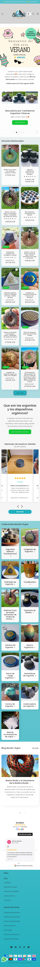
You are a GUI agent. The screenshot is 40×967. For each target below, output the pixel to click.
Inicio (6, 878)
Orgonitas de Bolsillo (30, 611)
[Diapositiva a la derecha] (24, 813)
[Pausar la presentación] (36, 132)
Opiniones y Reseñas (11, 891)
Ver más (20, 512)
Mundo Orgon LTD (16, 962)
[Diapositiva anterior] (13, 132)
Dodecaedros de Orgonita (29, 705)
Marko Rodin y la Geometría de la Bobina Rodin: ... (20, 781)
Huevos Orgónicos (28, 646)
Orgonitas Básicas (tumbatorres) (10, 551)
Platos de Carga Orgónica (9, 675)
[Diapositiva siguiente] (27, 132)
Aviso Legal (8, 930)
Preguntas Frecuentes (12, 912)
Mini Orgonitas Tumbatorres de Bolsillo (29, 213)
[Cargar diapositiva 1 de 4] (16, 132)
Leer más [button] (10, 859)
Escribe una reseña (25, 834)
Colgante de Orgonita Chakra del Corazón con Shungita (29, 295)
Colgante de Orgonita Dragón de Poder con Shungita (10, 374)
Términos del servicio (12, 934)
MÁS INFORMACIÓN (20, 121)
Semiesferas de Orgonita (29, 674)
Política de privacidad (12, 917)
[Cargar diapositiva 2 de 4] (19, 132)
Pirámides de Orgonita (10, 583)
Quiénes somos (9, 896)
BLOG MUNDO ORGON (20, 432)
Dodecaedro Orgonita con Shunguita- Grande (10, 253)
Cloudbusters (30, 582)
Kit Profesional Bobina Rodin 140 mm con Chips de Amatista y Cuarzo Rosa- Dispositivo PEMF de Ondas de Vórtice (30, 377)
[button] (2, 14)
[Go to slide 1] (18, 863)
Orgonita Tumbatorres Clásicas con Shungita (29, 172)
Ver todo (20, 393)
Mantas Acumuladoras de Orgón (10, 734)
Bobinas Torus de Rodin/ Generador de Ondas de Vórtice (10, 614)
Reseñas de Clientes (11, 939)
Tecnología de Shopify (26, 962)
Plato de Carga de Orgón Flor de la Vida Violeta (30, 334)
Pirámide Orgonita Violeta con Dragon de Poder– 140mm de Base (10, 295)
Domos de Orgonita (10, 705)
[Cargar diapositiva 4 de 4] (23, 132)
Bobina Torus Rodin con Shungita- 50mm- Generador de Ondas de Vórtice (10, 335)
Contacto (7, 900)
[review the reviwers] (8, 847)
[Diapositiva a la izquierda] (16, 813)
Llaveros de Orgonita (10, 646)
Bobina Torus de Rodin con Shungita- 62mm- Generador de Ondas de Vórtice (10, 214)
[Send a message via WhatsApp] (4, 959)
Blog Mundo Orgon (10, 887)
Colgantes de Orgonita (30, 550)
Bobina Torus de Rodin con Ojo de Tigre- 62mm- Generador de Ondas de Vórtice (30, 255)
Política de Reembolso (12, 921)
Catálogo (7, 883)
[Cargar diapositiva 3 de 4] (21, 132)
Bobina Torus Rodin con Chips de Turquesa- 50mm (10, 171)
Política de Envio (10, 926)
